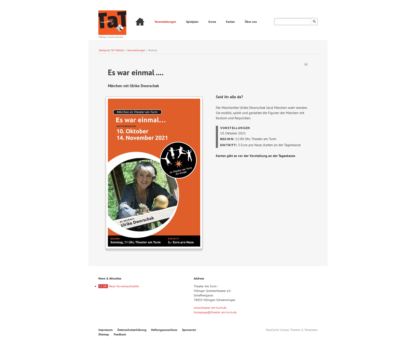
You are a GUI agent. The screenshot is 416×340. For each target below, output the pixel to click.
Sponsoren (189, 330)
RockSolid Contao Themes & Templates (292, 330)
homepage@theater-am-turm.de (215, 312)
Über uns (251, 22)
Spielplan (192, 22)
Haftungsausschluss (164, 330)
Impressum (105, 330)
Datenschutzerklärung (131, 330)
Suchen (314, 21)
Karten (230, 22)
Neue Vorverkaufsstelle (119, 286)
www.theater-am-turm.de (210, 308)
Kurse (212, 22)
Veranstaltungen (165, 22)
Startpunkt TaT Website (111, 50)
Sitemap (103, 334)
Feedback (120, 334)
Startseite (140, 22)
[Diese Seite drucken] (306, 64)
